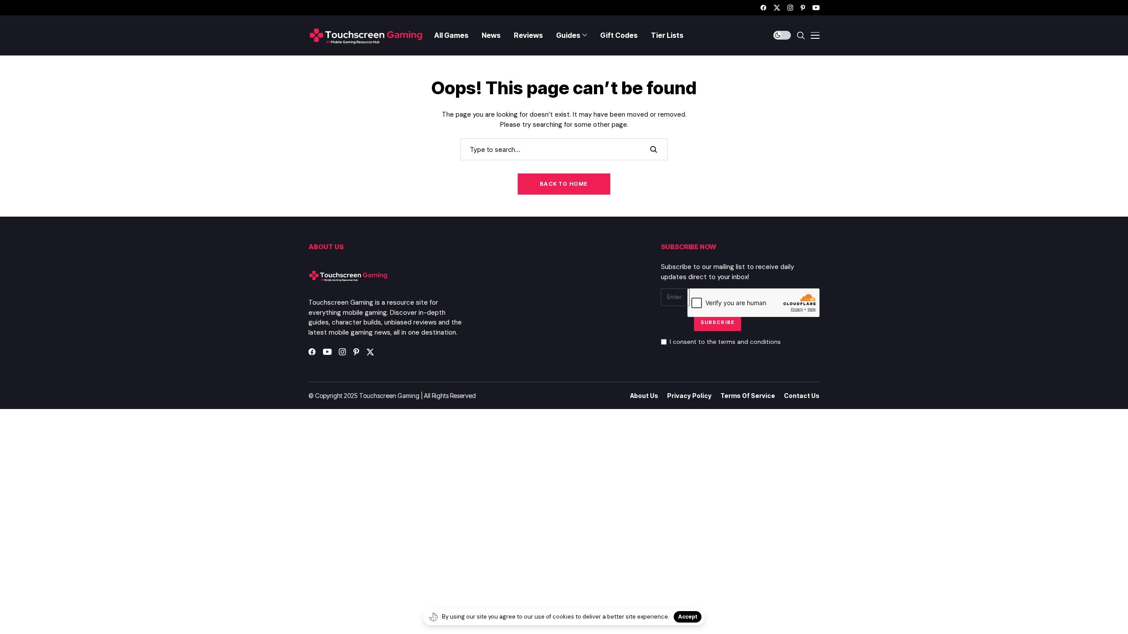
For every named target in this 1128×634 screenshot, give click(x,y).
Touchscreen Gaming (389, 395)
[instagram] (790, 8)
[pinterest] (803, 8)
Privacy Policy (689, 395)
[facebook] (763, 8)
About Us (644, 395)
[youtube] (816, 7)
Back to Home (564, 184)
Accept (687, 616)
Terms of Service (747, 395)
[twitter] (777, 8)
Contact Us (802, 395)
